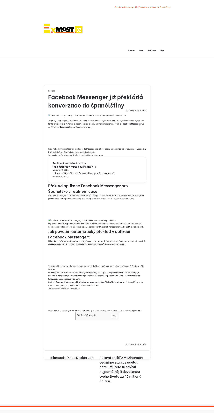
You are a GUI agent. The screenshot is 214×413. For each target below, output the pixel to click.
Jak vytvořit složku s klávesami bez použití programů (83, 173)
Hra (162, 50)
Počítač (51, 91)
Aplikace (152, 50)
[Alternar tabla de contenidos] (112, 316)
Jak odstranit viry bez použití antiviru (74, 166)
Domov (131, 50)
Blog (141, 50)
